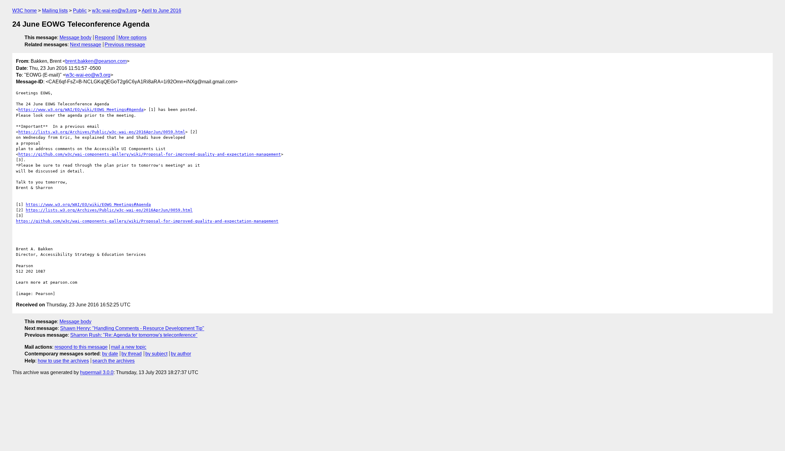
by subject (156, 353)
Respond (105, 37)
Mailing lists (55, 10)
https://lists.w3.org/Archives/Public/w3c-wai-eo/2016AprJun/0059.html (101, 132)
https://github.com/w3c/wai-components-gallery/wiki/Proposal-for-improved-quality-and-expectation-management (149, 154)
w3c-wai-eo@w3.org (114, 10)
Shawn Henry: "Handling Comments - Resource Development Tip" (132, 328)
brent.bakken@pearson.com (96, 61)
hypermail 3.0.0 (96, 372)
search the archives (113, 360)
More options (132, 37)
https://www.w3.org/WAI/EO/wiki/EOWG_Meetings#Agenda (81, 109)
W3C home (24, 10)
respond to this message (81, 347)
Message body (75, 37)
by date (110, 353)
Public (80, 10)
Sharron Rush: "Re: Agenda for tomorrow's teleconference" (133, 335)
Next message (85, 44)
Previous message (125, 44)
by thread (131, 353)
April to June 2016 (161, 10)
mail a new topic (128, 347)
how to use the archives (63, 360)
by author (181, 353)
